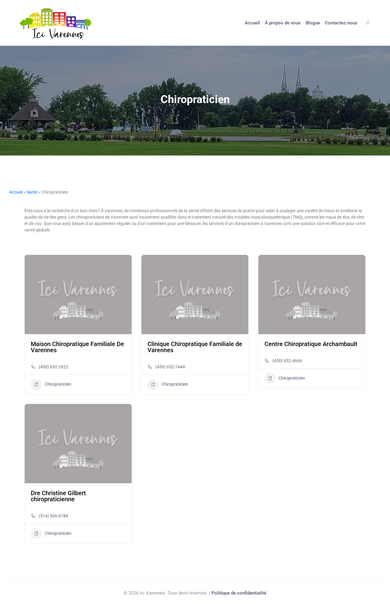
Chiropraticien (58, 384)
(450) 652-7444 (170, 366)
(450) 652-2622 (53, 366)
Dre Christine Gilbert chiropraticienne (58, 496)
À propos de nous (283, 23)
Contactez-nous (341, 23)
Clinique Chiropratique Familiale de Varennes (194, 347)
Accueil (252, 23)
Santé (32, 192)
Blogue (313, 23)
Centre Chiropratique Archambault (310, 344)
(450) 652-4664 (287, 360)
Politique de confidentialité (238, 593)
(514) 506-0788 (53, 515)
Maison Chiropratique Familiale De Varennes (77, 347)
